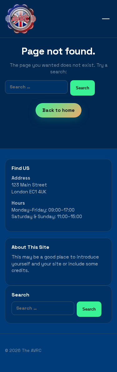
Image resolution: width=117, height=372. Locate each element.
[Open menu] (106, 19)
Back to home (58, 110)
